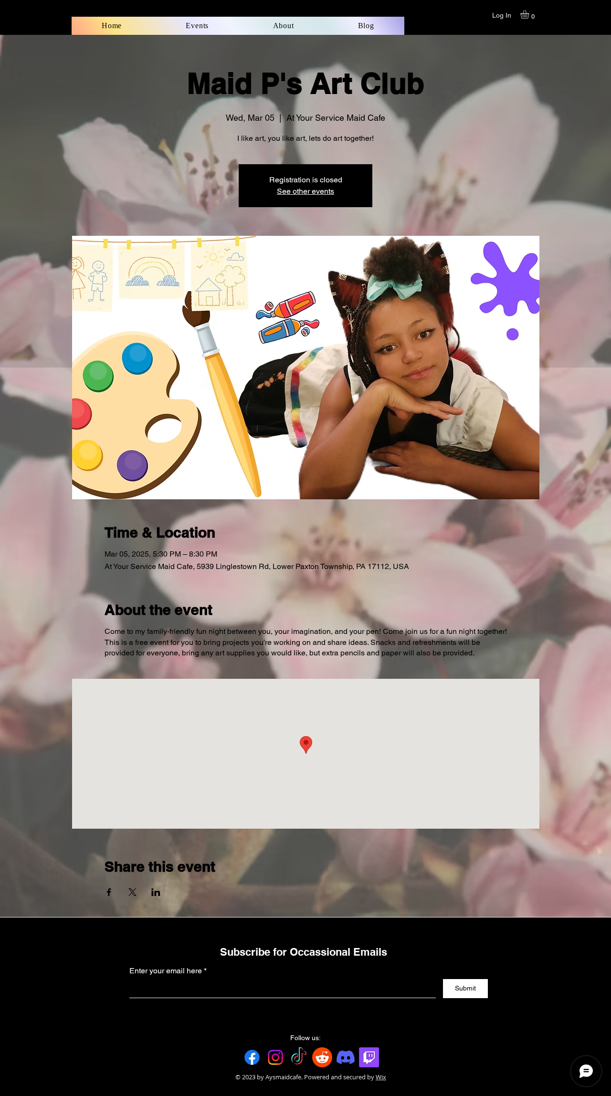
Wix (381, 1077)
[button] (529, 14)
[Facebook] (252, 1057)
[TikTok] (299, 1057)
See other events (305, 191)
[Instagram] (275, 1057)
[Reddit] (322, 1057)
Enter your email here (165, 971)
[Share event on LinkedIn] (155, 892)
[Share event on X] (132, 892)
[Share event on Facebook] (109, 892)
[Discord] (346, 1057)
